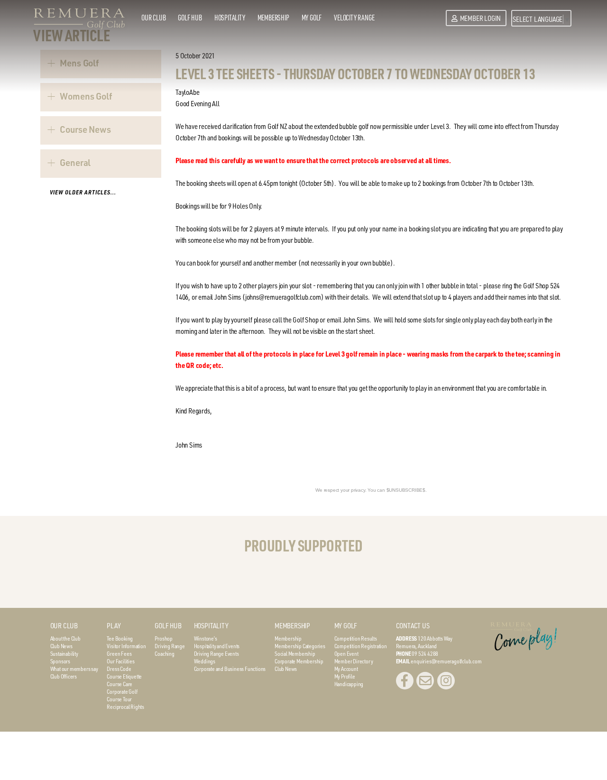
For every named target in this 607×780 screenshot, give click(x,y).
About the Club (65, 638)
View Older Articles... (83, 192)
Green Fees (119, 653)
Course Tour (119, 699)
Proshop (164, 638)
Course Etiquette (124, 676)
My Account (346, 668)
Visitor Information (126, 646)
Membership (273, 17)
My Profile (344, 676)
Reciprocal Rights (125, 706)
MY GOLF (346, 625)
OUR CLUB (64, 625)
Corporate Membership (299, 661)
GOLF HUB (168, 625)
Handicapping (349, 684)
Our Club (153, 17)
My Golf (312, 17)
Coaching (164, 653)
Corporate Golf (122, 691)
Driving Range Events (216, 653)
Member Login (480, 18)
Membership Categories (300, 646)
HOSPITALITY (211, 625)
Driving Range (169, 646)
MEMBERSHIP (292, 625)
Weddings (204, 661)
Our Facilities (120, 661)
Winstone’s (205, 638)
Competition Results (355, 638)
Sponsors (60, 661)
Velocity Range (354, 17)
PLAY (113, 625)
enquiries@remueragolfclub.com (446, 661)
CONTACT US (413, 625)
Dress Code (119, 668)
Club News (61, 646)
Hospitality (229, 17)
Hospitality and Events (217, 646)
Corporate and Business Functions (230, 668)
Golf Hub (190, 17)
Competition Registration (360, 646)
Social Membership (295, 653)
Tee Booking (120, 638)
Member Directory (353, 661)
